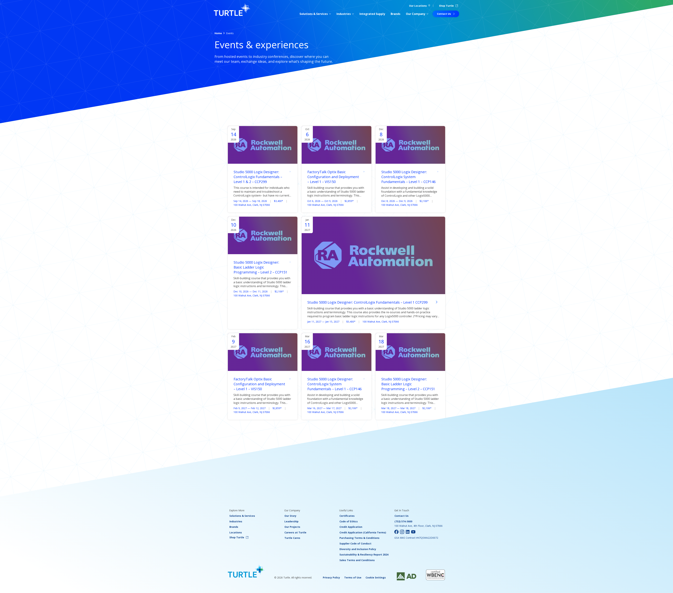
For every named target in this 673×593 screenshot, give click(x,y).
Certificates (347, 515)
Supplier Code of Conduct (355, 543)
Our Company (415, 14)
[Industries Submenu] (353, 14)
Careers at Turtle (295, 532)
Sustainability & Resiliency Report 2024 (363, 554)
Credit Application (350, 526)
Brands (395, 14)
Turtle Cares (292, 538)
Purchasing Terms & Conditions (359, 538)
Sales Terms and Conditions (357, 560)
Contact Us (402, 515)
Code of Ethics (348, 521)
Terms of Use (352, 577)
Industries (343, 14)
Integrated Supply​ (372, 14)
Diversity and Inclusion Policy (357, 549)
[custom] (396, 532)
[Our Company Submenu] (427, 14)
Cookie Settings (376, 577)
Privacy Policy (331, 577)
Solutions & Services (314, 14)
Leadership (291, 521)
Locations (235, 532)
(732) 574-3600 (403, 521)
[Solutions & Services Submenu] (330, 14)
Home (218, 33)
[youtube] (413, 532)
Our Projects (292, 526)
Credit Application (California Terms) (362, 532)
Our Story (290, 515)
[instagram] (402, 532)
